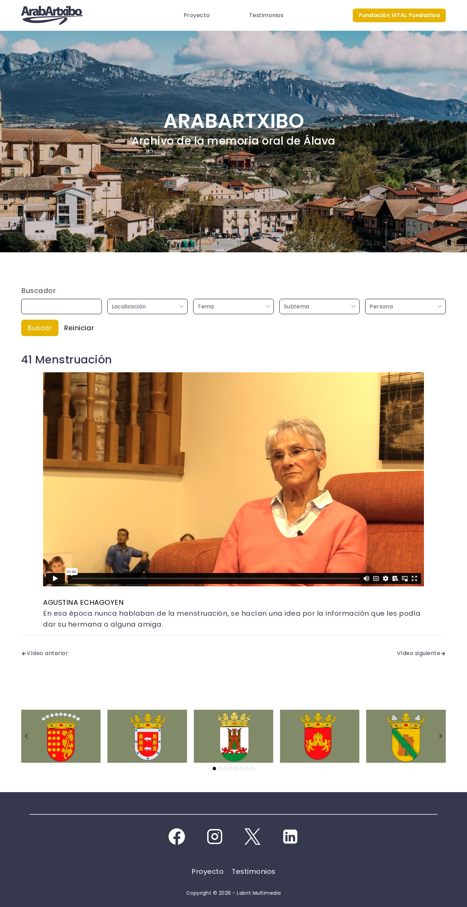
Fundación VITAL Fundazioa (399, 15)
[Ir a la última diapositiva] (26, 736)
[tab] (214, 768)
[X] (252, 836)
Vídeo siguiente (419, 653)
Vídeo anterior (47, 653)
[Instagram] (214, 836)
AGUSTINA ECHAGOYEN (83, 602)
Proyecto (197, 15)
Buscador (38, 290)
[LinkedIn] (290, 836)
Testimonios (266, 15)
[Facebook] (176, 836)
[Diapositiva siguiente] (440, 736)
